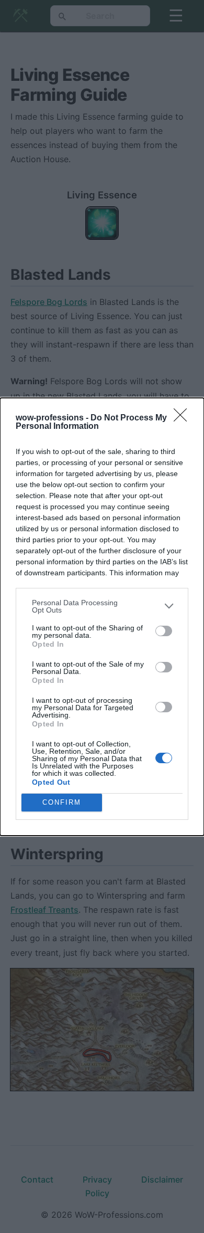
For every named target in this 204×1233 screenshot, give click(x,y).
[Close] (184, 418)
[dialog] (102, 617)
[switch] (163, 631)
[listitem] (102, 606)
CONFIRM (61, 802)
